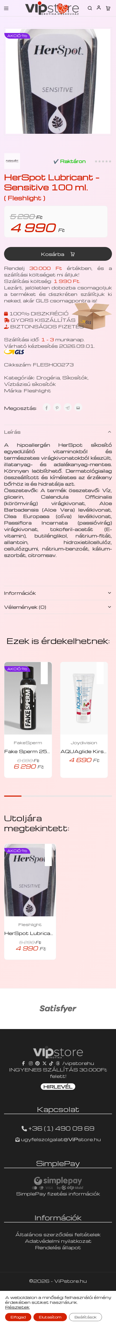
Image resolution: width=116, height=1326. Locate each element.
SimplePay (58, 1163)
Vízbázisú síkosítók (30, 384)
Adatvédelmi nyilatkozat (58, 1241)
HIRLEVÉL (58, 1086)
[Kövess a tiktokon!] (51, 1063)
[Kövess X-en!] (44, 1063)
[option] (58, 1008)
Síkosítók (75, 377)
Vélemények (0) (25, 607)
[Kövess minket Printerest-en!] (37, 1063)
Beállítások (85, 1317)
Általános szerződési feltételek (58, 1234)
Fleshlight (37, 390)
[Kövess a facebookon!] (24, 1063)
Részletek (17, 1307)
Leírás (12, 432)
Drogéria (48, 377)
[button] (46, 669)
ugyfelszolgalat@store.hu (60, 1139)
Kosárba (53, 254)
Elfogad (18, 1317)
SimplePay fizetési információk (58, 1193)
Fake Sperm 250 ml (31, 751)
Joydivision (84, 742)
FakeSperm (28, 742)
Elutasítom (50, 1317)
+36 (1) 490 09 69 (61, 1128)
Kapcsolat (58, 1109)
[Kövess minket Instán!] (31, 1063)
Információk (20, 593)
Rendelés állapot (58, 1247)
